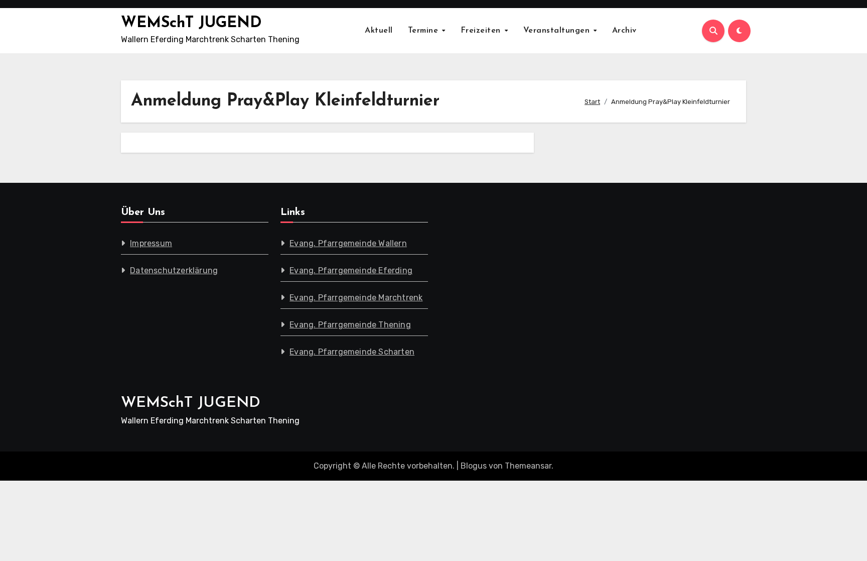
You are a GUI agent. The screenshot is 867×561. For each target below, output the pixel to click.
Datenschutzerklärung (174, 270)
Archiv (624, 31)
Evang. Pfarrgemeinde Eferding (351, 270)
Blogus (474, 466)
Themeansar (528, 466)
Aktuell (379, 31)
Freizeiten (482, 31)
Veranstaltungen (558, 31)
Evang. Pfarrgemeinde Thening (350, 324)
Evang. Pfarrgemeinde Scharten (352, 352)
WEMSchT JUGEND (191, 23)
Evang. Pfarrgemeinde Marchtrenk (356, 297)
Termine (424, 31)
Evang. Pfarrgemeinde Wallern (348, 243)
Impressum (151, 243)
